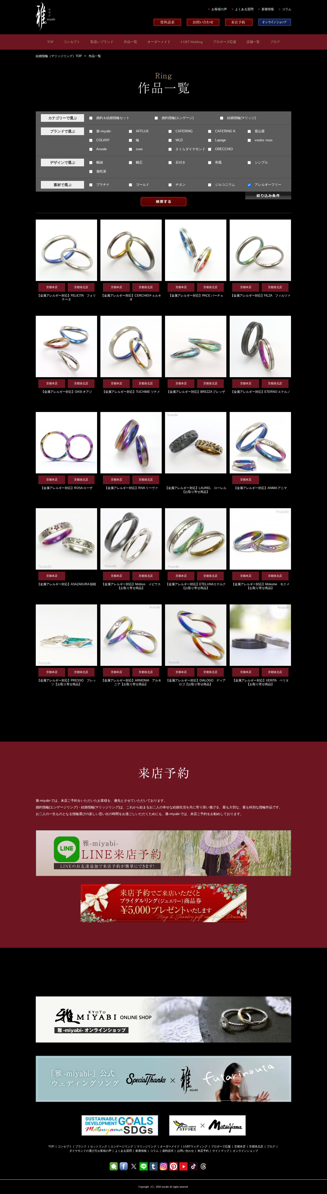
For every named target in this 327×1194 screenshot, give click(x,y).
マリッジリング (146, 1146)
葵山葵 (259, 131)
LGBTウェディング (195, 1146)
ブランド (81, 1146)
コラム (286, 9)
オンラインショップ (245, 1150)
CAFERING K (225, 131)
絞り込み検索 (268, 195)
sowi (139, 149)
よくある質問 (244, 9)
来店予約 (203, 1150)
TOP (50, 42)
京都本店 (240, 1146)
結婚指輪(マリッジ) (241, 118)
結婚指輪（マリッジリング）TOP (59, 56)
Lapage (220, 140)
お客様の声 (219, 9)
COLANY (102, 140)
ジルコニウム (224, 185)
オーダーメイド (159, 42)
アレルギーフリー (267, 185)
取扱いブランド (102, 42)
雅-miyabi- (103, 131)
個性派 (100, 171)
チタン (179, 185)
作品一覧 (130, 42)
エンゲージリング (122, 1146)
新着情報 (268, 9)
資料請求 (167, 1150)
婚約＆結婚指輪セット (112, 118)
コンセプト (72, 42)
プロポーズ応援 (224, 42)
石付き (179, 162)
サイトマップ (220, 1150)
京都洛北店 (256, 1146)
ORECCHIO (223, 149)
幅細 (99, 162)
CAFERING (183, 131)
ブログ (275, 42)
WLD (178, 140)
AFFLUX (142, 131)
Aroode (101, 149)
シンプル (261, 162)
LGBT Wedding (192, 42)
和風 (218, 162)
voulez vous (263, 140)
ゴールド (142, 185)
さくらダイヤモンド (189, 149)
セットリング (98, 1146)
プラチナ (102, 185)
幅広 (139, 162)
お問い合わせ (185, 1150)
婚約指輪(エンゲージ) (177, 118)
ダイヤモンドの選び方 (83, 1150)
